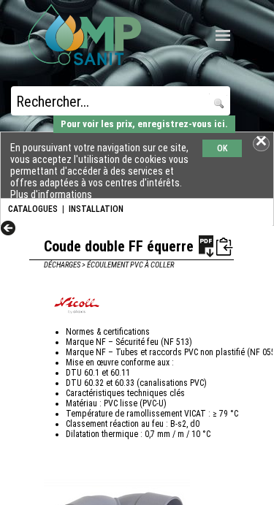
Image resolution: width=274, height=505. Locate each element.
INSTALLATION (96, 209)
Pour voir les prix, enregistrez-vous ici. (144, 123)
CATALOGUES (33, 209)
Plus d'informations (51, 194)
